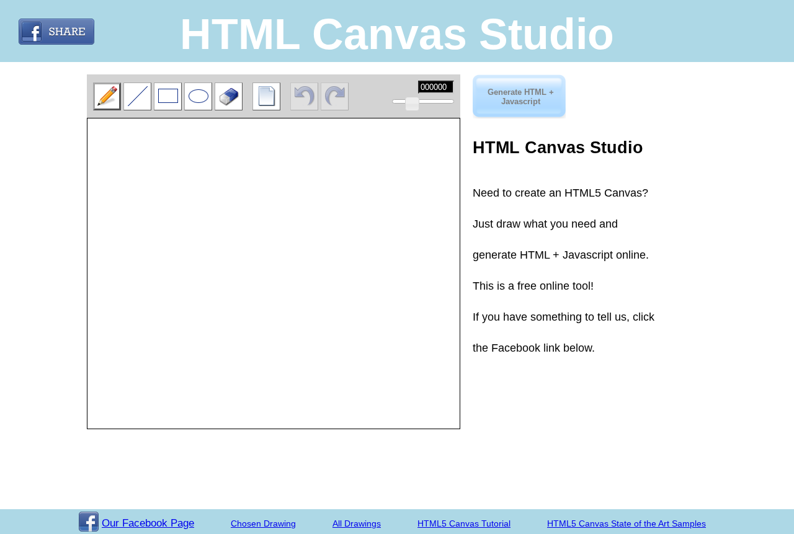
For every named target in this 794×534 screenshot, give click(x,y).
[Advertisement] (535, 391)
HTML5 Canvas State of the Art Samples (626, 523)
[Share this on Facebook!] (56, 32)
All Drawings (356, 523)
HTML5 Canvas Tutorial (464, 523)
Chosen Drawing (263, 523)
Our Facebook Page (148, 523)
